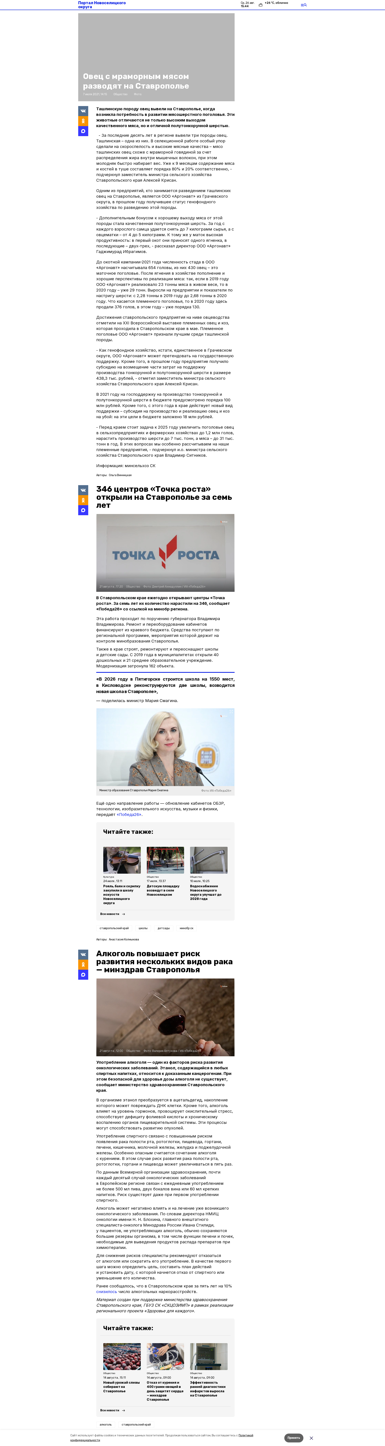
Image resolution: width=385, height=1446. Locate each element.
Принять (294, 1438)
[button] (156, 57)
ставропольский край (114, 928)
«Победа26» (129, 814)
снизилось (106, 1291)
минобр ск (186, 928)
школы (143, 928)
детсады (164, 928)
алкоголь (106, 1424)
